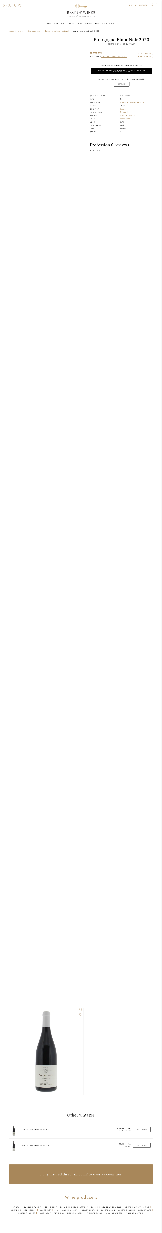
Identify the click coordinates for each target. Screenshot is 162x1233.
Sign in (132, 5)
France (123, 109)
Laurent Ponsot (26, 1213)
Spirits (88, 23)
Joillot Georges (89, 1210)
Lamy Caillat (144, 1210)
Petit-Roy (59, 1213)
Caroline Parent (32, 1207)
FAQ (9, 5)
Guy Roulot (45, 1210)
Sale (97, 23)
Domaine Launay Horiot (137, 1207)
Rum (80, 23)
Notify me (122, 84)
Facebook (14, 5)
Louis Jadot (44, 1213)
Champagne (60, 23)
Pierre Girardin (75, 1213)
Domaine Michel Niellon (23, 1210)
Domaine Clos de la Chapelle (106, 1207)
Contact (5, 5)
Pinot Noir (125, 119)
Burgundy (124, 112)
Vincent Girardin (135, 1213)
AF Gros (17, 1207)
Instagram (19, 5)
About (112, 23)
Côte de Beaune (127, 115)
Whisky (72, 23)
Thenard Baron (95, 1213)
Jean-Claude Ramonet (66, 1210)
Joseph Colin (108, 1210)
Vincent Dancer (114, 1213)
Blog (104, 23)
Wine (49, 23)
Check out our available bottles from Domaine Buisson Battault (121, 71)
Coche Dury (51, 1207)
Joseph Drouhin (126, 1210)
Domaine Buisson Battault (121, 44)
